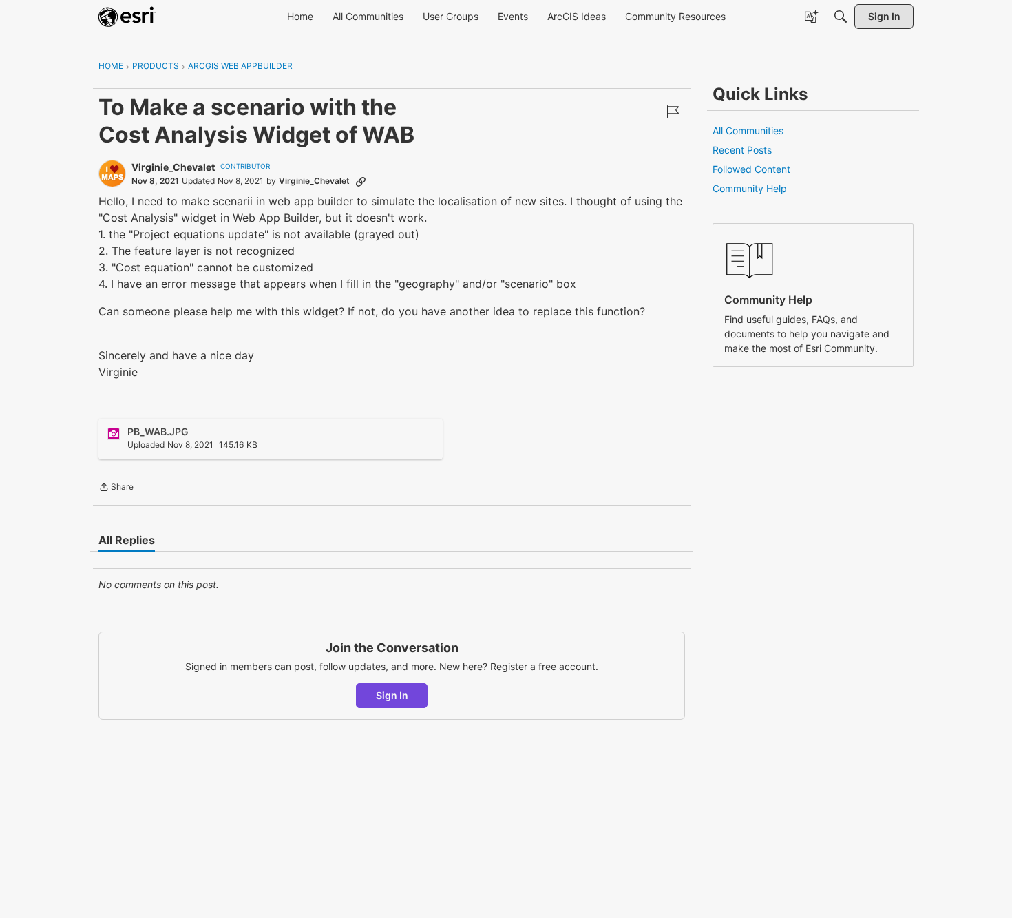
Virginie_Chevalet (173, 167)
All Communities (748, 130)
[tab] (126, 540)
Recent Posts (742, 150)
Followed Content (751, 169)
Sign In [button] (392, 695)
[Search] (840, 16)
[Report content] (672, 111)
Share (116, 488)
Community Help (750, 188)
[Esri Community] (127, 16)
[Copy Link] (360, 181)
